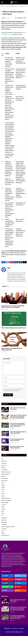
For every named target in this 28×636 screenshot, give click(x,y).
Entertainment (4, 478)
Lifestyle (3, 509)
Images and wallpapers (6, 500)
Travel (2, 531)
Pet (2, 515)
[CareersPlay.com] (14, 2)
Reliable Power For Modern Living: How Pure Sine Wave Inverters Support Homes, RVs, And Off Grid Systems (18, 417)
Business (3, 467)
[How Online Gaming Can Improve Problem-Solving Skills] (5, 448)
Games (2, 493)
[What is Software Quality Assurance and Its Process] (14, 319)
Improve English (4, 502)
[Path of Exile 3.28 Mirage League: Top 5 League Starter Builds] (5, 433)
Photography (4, 517)
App (2, 458)
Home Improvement (5, 498)
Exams (2, 482)
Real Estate (3, 520)
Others (2, 513)
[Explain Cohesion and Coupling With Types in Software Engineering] (14, 339)
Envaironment (4, 480)
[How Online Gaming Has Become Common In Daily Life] (5, 440)
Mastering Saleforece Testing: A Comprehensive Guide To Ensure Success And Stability (12, 306)
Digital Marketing (5, 474)
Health (2, 496)
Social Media (4, 524)
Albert (3, 17)
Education (3, 476)
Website (3, 533)
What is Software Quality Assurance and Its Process (13, 327)
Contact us (14, 628)
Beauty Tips (3, 465)
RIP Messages (4, 522)
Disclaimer (21, 628)
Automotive (4, 463)
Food (2, 491)
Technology (3, 528)
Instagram (3, 504)
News (2, 511)
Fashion (3, 485)
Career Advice (4, 469)
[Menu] (2, 2)
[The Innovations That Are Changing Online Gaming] (5, 409)
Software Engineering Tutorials (21, 17)
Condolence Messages (6, 472)
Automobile (3, 461)
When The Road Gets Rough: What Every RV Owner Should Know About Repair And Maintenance (17, 425)
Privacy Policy (7, 628)
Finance (3, 487)
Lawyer (2, 507)
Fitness (2, 489)
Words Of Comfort (5, 535)
